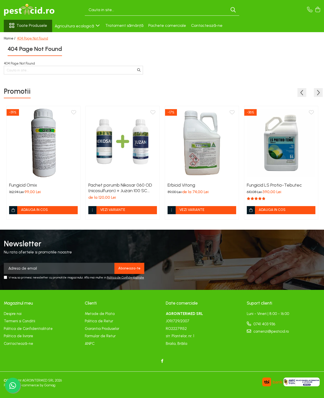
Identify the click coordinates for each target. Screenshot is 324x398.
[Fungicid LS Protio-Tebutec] (281, 143)
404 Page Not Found (32, 38)
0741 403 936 (263, 324)
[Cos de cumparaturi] (317, 10)
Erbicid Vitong (181, 185)
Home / (10, 38)
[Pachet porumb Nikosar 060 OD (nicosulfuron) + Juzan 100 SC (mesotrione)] (122, 143)
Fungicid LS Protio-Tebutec (274, 185)
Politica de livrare (18, 336)
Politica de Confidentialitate (125, 277)
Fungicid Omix (23, 185)
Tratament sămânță (124, 25)
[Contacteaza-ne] (309, 10)
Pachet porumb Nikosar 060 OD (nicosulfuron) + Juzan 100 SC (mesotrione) (120, 187)
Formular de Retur (100, 336)
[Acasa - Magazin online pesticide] (29, 10)
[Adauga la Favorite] (74, 113)
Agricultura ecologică (75, 26)
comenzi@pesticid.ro (270, 331)
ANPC (90, 343)
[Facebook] (162, 361)
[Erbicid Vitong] (202, 143)
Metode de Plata (100, 313)
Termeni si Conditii (19, 321)
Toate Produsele (31, 25)
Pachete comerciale (167, 25)
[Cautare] (233, 10)
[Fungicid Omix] (43, 143)
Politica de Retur (99, 321)
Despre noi (13, 313)
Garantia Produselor (102, 328)
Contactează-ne (206, 25)
